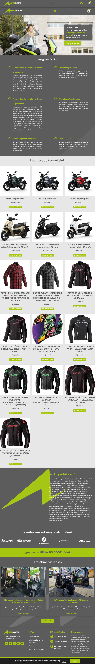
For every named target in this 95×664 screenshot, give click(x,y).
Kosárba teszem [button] (15, 207)
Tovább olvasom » (23, 613)
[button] (51, 3)
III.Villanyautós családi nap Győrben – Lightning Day (72, 601)
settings (64, 662)
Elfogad (75, 661)
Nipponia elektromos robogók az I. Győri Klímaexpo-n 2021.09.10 (23, 601)
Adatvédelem (34, 636)
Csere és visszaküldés (36, 649)
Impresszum (33, 646)
